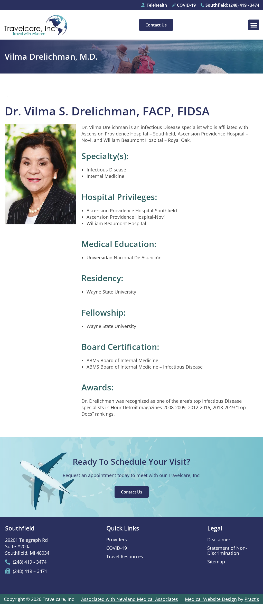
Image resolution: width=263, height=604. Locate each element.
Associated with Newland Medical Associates (129, 599)
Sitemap (216, 561)
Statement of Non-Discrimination (227, 550)
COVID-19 (116, 548)
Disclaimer (218, 539)
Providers (116, 539)
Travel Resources (124, 556)
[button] (253, 25)
